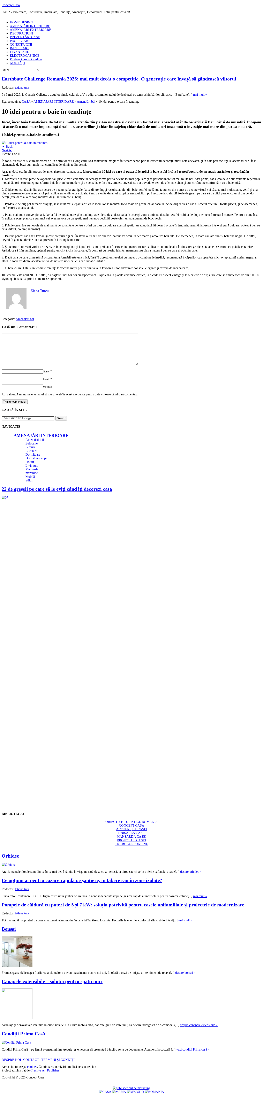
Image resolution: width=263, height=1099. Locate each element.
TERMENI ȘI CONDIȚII (58, 1059)
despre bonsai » (185, 972)
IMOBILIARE (19, 48)
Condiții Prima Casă (23, 1033)
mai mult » (200, 94)
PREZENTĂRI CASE (25, 37)
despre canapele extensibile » (199, 1025)
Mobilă (30, 476)
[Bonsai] (17, 965)
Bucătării (31, 450)
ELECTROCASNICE (24, 55)
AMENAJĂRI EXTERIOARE (30, 29)
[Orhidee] (8, 864)
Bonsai (9, 929)
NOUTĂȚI (17, 63)
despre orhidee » (191, 871)
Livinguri (31, 465)
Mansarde (31, 469)
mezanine (31, 473)
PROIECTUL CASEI (131, 840)
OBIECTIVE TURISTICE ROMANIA (131, 821)
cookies (32, 1066)
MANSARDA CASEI (131, 836)
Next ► (7, 150)
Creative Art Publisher (44, 1070)
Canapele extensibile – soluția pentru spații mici (52, 981)
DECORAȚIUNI (21, 33)
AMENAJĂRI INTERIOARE (30, 26)
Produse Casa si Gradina (26, 59)
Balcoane (31, 443)
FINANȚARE (19, 52)
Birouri (30, 447)
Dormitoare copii (36, 458)
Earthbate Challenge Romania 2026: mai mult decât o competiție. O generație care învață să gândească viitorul (119, 79)
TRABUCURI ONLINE (131, 844)
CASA (26, 101)
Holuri (29, 462)
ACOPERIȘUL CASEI (131, 829)
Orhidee (10, 856)
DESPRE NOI (11, 1059)
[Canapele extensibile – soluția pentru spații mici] (17, 1018)
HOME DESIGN (21, 22)
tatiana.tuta (22, 87)
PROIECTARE (20, 40)
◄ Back (7, 146)
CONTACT (31, 1059)
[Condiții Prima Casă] (16, 1042)
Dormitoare (32, 454)
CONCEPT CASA (131, 825)
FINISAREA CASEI (131, 833)
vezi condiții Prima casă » (192, 1049)
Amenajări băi (86, 101)
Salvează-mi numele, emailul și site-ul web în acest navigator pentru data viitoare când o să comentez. (72, 394)
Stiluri (29, 480)
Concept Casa (11, 5)
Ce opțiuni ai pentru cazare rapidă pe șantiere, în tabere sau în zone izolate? (82, 880)
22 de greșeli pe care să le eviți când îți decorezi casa (57, 489)
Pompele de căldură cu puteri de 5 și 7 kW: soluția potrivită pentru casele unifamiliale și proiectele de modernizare (123, 904)
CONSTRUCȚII (21, 44)
